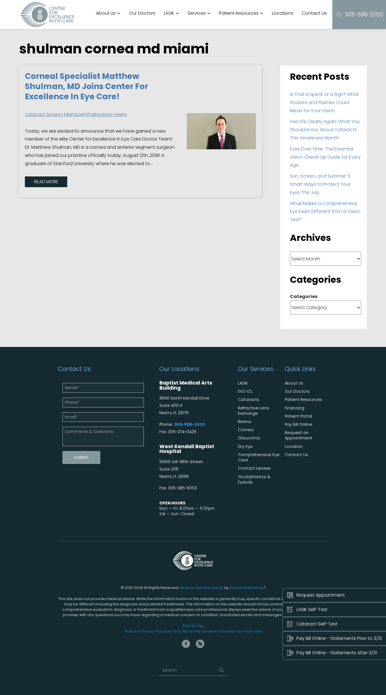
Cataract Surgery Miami (51, 114)
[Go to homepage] (47, 14)
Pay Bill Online (298, 424)
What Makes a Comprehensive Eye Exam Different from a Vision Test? (325, 211)
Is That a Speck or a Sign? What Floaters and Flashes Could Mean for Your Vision (324, 102)
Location (294, 446)
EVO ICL (245, 391)
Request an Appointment (298, 435)
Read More (46, 181)
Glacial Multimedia (246, 587)
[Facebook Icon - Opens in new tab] (186, 644)
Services (197, 13)
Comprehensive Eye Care (258, 457)
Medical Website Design (202, 587)
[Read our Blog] (200, 644)
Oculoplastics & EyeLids (254, 479)
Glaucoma (249, 438)
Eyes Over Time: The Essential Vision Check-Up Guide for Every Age (325, 157)
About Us (106, 13)
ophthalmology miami (102, 114)
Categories (303, 296)
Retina (244, 421)
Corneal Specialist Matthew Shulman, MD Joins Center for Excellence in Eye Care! (86, 86)
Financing (294, 408)
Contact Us (314, 13)
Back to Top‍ (193, 625)
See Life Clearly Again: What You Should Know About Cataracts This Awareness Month (325, 129)
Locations (282, 13)
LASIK (169, 13)
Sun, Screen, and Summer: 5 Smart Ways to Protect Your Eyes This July (320, 184)
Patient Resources (239, 13)
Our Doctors (142, 13)
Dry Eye (245, 446)
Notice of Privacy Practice (148, 631)
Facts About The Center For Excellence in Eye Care (217, 631)
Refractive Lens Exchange (253, 410)
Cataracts (248, 399)
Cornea (245, 430)
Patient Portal (298, 416)
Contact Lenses (254, 468)
